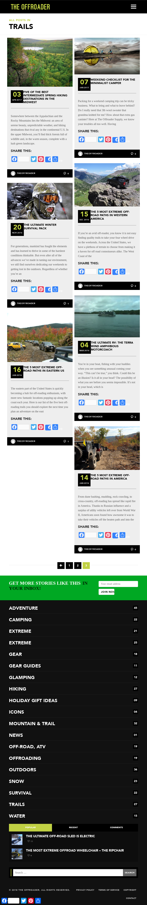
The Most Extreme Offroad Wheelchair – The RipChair (75, 850)
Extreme (73, 631)
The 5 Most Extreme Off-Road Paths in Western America (110, 215)
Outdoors (73, 769)
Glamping (73, 677)
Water (73, 816)
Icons (73, 712)
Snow (73, 781)
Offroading (73, 758)
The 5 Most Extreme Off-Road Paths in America (110, 477)
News (73, 735)
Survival (73, 793)
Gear (73, 654)
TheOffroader (26, 173)
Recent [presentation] (73, 827)
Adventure (73, 608)
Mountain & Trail (73, 723)
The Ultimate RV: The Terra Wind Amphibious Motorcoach (112, 346)
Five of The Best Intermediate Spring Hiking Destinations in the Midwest (45, 97)
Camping (73, 619)
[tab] (30, 828)
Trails (73, 804)
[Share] (48, 159)
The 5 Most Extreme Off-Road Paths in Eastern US (43, 369)
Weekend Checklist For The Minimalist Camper (113, 81)
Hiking (73, 689)
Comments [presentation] (116, 827)
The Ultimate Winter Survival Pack (40, 226)
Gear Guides (73, 666)
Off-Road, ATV (73, 746)
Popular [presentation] (30, 827)
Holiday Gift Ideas (73, 700)
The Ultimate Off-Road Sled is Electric (60, 836)
